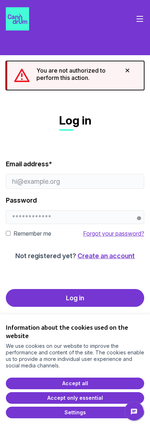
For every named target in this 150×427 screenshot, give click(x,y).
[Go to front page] (57, 18)
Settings (75, 412)
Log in (75, 298)
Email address (50, 164)
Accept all (75, 383)
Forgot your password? (113, 233)
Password (21, 200)
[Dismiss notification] (127, 70)
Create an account (106, 256)
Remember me (32, 233)
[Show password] (139, 218)
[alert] (75, 75)
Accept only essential (75, 398)
